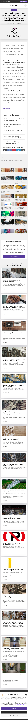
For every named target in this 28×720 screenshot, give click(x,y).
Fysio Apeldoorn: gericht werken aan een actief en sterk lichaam (20, 182)
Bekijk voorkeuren (14, 715)
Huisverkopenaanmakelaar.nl (10, 93)
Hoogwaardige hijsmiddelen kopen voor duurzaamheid (13, 570)
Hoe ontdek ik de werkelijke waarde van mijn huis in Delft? (14, 136)
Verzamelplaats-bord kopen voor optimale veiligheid (12, 544)
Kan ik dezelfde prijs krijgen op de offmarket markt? (14, 131)
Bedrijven (14, 10)
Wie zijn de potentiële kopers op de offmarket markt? (14, 142)
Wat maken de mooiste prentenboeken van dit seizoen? (6, 234)
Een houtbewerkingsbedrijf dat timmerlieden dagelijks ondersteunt (7, 191)
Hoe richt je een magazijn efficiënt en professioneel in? (13, 465)
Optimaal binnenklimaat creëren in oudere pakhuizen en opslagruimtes (13, 623)
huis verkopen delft (6, 160)
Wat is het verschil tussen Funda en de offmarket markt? (14, 119)
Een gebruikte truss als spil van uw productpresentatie (13, 280)
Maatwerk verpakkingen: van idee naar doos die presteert (14, 386)
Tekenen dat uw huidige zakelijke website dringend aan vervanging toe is (14, 307)
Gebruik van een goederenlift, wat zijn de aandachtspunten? (13, 649)
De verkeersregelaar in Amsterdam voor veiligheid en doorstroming (14, 359)
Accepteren (14, 708)
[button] (26, 695)
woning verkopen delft (16, 160)
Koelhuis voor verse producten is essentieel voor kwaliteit (12, 675)
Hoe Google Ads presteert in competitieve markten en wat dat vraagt (7, 208)
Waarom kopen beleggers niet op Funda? (14, 125)
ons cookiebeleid (20, 704)
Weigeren (14, 712)
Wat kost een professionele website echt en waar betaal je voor (13, 333)
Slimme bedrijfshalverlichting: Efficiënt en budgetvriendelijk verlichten (14, 517)
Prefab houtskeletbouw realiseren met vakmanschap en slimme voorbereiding (20, 225)
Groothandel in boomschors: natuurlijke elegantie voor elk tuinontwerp (14, 412)
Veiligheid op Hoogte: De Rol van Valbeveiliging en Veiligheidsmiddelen (13, 596)
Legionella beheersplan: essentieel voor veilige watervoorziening (14, 491)
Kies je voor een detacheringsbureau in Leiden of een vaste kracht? (14, 438)
